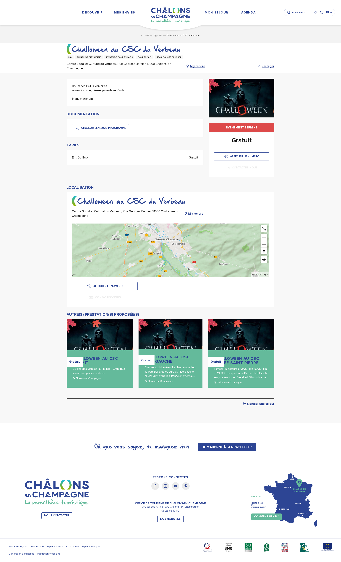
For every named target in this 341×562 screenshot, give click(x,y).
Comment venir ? (266, 516)
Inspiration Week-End (48, 553)
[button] (300, 11)
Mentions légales (18, 546)
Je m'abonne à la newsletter (227, 447)
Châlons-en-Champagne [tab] (258, 505)
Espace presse (55, 546)
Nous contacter (56, 515)
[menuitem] (92, 12)
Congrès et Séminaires (21, 553)
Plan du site (37, 546)
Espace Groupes (91, 546)
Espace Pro (72, 546)
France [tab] (256, 496)
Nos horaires (170, 519)
